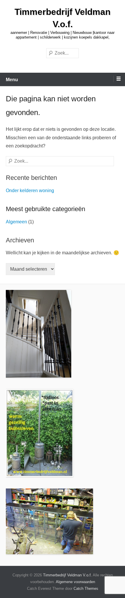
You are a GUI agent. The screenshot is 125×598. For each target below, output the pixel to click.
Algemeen (16, 221)
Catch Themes (86, 588)
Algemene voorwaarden (75, 582)
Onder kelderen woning (30, 190)
